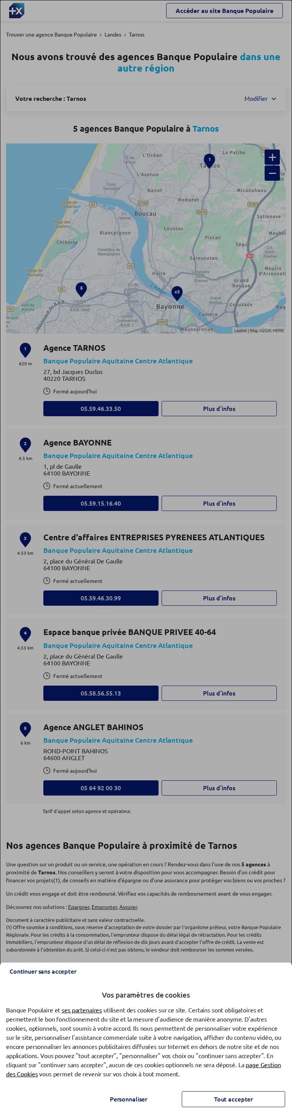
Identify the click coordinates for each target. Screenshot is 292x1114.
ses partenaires (82, 1010)
